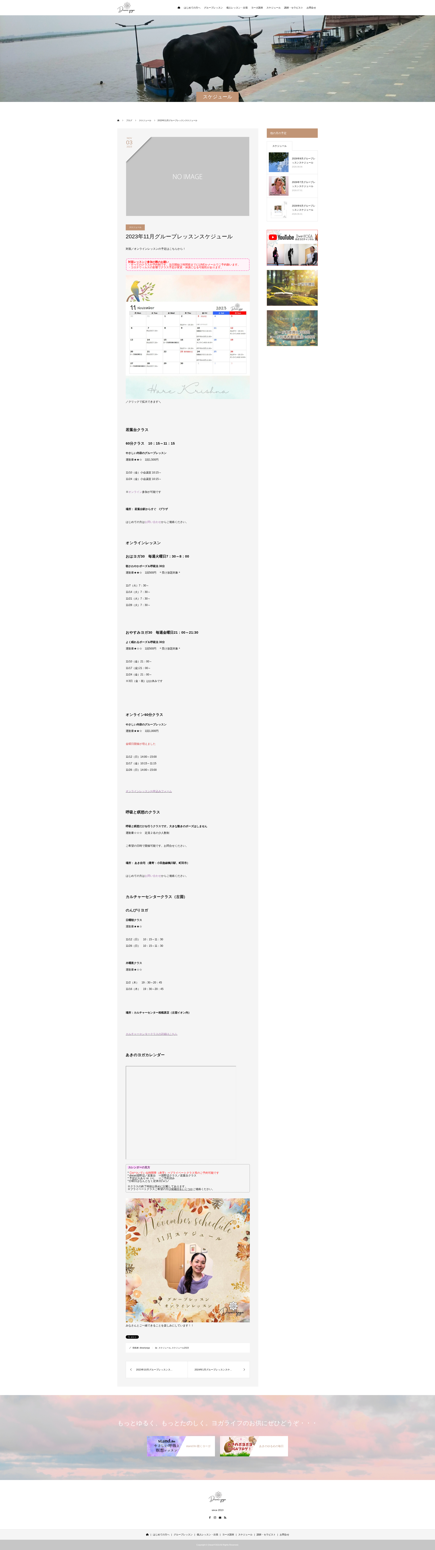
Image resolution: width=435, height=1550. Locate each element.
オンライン (135, 491)
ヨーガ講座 (257, 7)
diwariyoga (145, 1348)
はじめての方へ (192, 7)
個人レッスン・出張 (237, 7)
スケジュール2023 (180, 1348)
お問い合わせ (153, 522)
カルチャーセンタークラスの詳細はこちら (151, 1034)
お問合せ (311, 7)
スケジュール (273, 7)
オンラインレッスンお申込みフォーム (149, 791)
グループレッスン (213, 7)
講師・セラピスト (293, 7)
